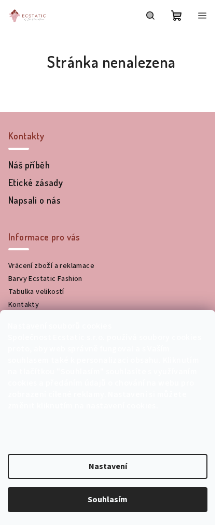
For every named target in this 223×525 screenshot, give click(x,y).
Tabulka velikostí (36, 292)
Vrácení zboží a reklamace (51, 266)
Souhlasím (108, 499)
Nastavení (108, 466)
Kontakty (23, 305)
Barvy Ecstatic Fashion (45, 279)
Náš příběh (29, 164)
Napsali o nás (34, 200)
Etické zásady (35, 182)
